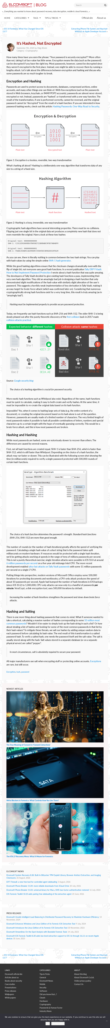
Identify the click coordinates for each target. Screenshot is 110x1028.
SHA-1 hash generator (60, 260)
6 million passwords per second (21, 563)
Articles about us (12, 977)
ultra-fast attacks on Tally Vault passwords (49, 566)
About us (101, 17)
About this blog (80, 974)
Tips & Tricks (45, 974)
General (43, 977)
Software (43, 991)
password (25, 672)
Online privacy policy (82, 981)
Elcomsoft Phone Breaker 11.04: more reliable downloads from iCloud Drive (37, 886)
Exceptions (95, 661)
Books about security (13, 981)
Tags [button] (35, 18)
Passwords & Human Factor (51, 1008)
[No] (106, 1021)
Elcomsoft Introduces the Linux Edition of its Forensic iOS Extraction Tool (36, 928)
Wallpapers (9, 994)
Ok (48, 1023)
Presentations (10, 987)
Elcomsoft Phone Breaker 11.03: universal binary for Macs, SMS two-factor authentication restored (47, 890)
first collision (73, 316)
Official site (87, 17)
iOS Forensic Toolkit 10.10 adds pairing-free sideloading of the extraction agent (39, 894)
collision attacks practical (18, 320)
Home (7, 18)
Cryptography (31, 51)
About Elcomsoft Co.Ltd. (84, 977)
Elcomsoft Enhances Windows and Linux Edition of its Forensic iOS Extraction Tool (40, 924)
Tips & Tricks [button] (51, 18)
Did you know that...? (48, 994)
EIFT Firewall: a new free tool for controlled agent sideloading (31, 882)
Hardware (44, 1001)
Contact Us (78, 984)
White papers (10, 997)
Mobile (42, 984)
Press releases (10, 991)
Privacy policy (58, 1023)
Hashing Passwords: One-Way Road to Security (76, 106)
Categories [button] (20, 18)
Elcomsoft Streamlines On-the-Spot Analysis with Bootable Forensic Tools (36, 932)
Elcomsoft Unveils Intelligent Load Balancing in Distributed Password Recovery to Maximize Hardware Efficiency (52, 917)
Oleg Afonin (42, 48)
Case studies (10, 984)
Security (43, 987)
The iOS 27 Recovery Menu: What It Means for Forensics (29, 856)
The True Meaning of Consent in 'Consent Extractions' (28, 745)
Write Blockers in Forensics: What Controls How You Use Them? (32, 800)
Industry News (46, 1011)
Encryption (11, 672)
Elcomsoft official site (13, 974)
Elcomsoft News (46, 981)
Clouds (42, 997)
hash (18, 672)
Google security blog (23, 380)
